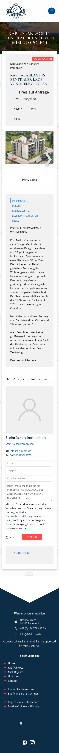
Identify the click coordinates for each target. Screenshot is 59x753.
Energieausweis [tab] (21, 210)
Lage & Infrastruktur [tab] (25, 215)
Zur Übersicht (21, 553)
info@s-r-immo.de (20, 451)
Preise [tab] (15, 220)
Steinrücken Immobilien (20, 444)
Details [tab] (16, 205)
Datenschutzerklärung (19, 516)
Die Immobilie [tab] (20, 200)
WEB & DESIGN (31, 645)
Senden (32, 537)
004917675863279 (20, 455)
